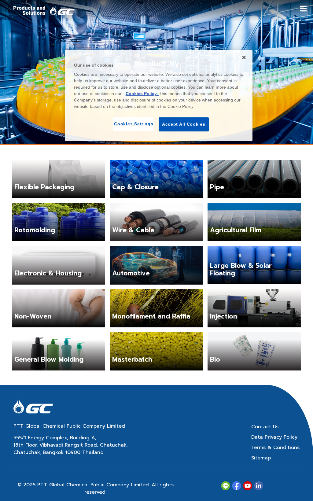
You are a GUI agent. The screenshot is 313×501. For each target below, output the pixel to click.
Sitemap (261, 458)
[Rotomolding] (58, 221)
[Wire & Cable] (156, 222)
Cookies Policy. (142, 93)
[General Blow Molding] (58, 351)
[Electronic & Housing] (58, 265)
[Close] (244, 57)
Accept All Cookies (183, 124)
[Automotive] (156, 265)
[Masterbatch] (156, 351)
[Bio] (254, 351)
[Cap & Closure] (156, 178)
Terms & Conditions (275, 447)
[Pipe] (254, 178)
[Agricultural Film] (254, 221)
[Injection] (254, 308)
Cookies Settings (133, 123)
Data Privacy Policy (274, 437)
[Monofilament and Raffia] (156, 308)
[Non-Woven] (58, 308)
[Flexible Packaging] (58, 178)
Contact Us (264, 426)
